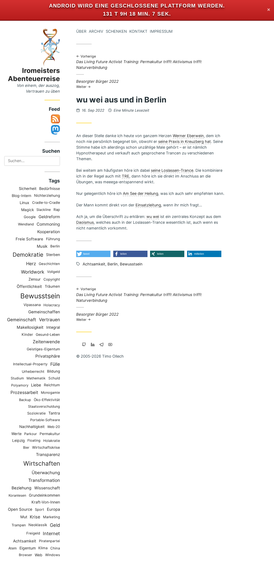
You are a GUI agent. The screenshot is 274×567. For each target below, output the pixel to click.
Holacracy (51, 305)
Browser (25, 555)
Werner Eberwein (188, 135)
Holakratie (51, 440)
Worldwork (32, 272)
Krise (35, 517)
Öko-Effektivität (47, 400)
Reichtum (52, 385)
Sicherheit (27, 188)
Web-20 (53, 427)
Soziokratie (36, 413)
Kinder (27, 334)
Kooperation (48, 231)
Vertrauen (49, 319)
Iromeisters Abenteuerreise (34, 74)
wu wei (152, 216)
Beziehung (21, 488)
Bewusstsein (40, 296)
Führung (53, 239)
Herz (31, 263)
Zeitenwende (46, 341)
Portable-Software (45, 420)
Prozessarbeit (24, 392)
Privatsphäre (47, 356)
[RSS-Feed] (55, 122)
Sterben (53, 254)
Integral (53, 327)
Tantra (54, 413)
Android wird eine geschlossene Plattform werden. (137, 6)
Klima (43, 548)
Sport (39, 509)
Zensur (34, 279)
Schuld (54, 378)
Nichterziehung (47, 195)
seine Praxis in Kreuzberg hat (184, 141)
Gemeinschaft (21, 319)
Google (30, 217)
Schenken (116, 31)
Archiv (96, 31)
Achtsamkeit (24, 541)
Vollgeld (53, 272)
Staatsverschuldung (44, 406)
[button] (93, 254)
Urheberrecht (33, 371)
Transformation (44, 480)
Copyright (51, 279)
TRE (125, 176)
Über (81, 31)
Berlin (55, 246)
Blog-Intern (21, 195)
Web (38, 555)
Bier (26, 448)
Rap (57, 209)
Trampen (19, 525)
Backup (25, 400)
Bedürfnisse (49, 188)
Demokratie (28, 254)
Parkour (30, 434)
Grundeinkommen (44, 495)
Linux (24, 202)
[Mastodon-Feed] (55, 133)
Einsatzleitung (148, 205)
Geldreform (49, 216)
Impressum (161, 31)
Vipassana (32, 305)
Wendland (26, 224)
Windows (52, 555)
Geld (55, 525)
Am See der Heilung (140, 193)
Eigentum (27, 548)
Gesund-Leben (48, 334)
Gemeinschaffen (44, 311)
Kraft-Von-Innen (45, 502)
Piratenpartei (49, 541)
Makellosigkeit (30, 327)
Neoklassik (37, 525)
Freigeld (33, 533)
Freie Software (29, 239)
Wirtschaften (41, 463)
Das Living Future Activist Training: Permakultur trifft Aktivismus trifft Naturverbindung (139, 62)
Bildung (53, 371)
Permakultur (50, 434)
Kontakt (138, 31)
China (55, 548)
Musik (42, 246)
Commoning (48, 224)
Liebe (36, 385)
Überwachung (46, 472)
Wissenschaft (47, 488)
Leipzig (18, 440)
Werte (16, 433)
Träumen (52, 286)
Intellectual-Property (30, 364)
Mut (23, 517)
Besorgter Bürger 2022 (97, 84)
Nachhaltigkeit (32, 426)
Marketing (51, 517)
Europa (53, 509)
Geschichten (49, 264)
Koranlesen (17, 495)
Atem (12, 548)
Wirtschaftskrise (46, 447)
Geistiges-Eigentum (43, 349)
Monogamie (50, 393)
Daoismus (85, 222)
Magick (27, 209)
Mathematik (36, 378)
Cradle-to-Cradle (46, 202)
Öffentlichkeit (29, 286)
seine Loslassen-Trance (172, 170)
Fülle (55, 364)
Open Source (20, 509)
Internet (51, 533)
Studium (17, 378)
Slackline (43, 209)
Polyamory (19, 385)
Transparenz (48, 454)
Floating (33, 440)
